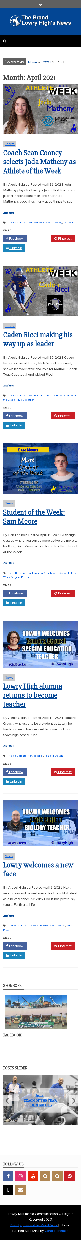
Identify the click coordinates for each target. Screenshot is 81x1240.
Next (73, 1100)
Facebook (15, 238)
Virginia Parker (20, 577)
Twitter (40, 238)
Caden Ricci (35, 395)
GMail (20, 1190)
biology (33, 925)
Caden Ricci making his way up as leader (38, 339)
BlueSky (57, 1176)
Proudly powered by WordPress (34, 1225)
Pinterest (64, 238)
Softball (68, 222)
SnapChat (45, 1176)
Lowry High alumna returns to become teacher (32, 695)
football (48, 395)
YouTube (33, 1176)
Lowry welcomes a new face (38, 869)
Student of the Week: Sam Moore (34, 517)
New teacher (35, 755)
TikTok (8, 1190)
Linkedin (15, 248)
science (60, 925)
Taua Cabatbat (25, 399)
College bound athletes (40, 1102)
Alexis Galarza (17, 222)
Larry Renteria (17, 572)
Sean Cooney (54, 222)
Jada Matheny (36, 222)
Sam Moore (51, 572)
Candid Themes (56, 1231)
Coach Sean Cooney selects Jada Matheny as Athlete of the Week (39, 161)
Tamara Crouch (53, 755)
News (9, 503)
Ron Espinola (35, 572)
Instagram (20, 1176)
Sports (10, 144)
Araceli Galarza (18, 925)
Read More (8, 212)
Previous (7, 1100)
